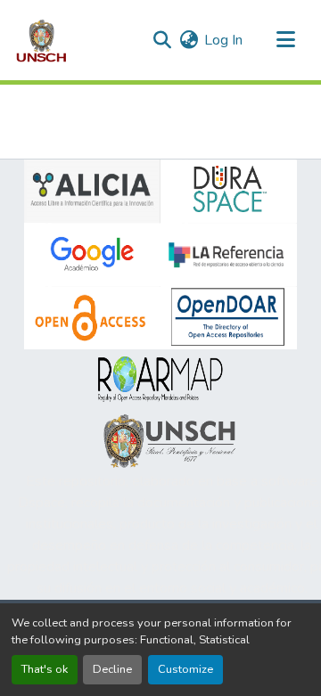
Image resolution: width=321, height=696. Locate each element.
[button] (41, 40)
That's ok (44, 669)
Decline (112, 669)
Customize (185, 669)
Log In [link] (223, 40)
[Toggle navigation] (285, 40)
